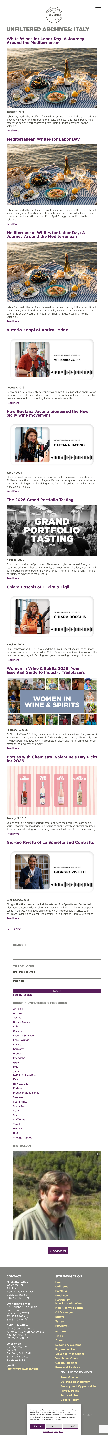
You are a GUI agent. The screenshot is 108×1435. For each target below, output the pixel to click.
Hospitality (62, 1300)
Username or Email (24, 971)
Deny (54, 1426)
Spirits (17, 1115)
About (59, 1340)
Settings (70, 1426)
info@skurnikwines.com (22, 1368)
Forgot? (17, 994)
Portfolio (61, 1291)
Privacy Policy (58, 1432)
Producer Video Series (26, 1092)
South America (21, 1106)
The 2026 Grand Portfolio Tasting (40, 499)
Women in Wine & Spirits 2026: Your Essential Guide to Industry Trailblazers (46, 670)
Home (59, 1282)
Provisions (62, 1325)
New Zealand (20, 1083)
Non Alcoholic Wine (68, 1303)
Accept (37, 1426)
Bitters (59, 1316)
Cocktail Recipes (66, 1362)
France (17, 1044)
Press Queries (69, 1377)
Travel (16, 1124)
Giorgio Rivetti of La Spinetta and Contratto (50, 842)
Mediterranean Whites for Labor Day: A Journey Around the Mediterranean (46, 234)
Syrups (59, 1321)
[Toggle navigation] (98, 6)
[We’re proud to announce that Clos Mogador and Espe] (57, 1195)
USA (15, 1133)
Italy (15, 1067)
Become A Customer (68, 1344)
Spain (16, 1110)
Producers (62, 1295)
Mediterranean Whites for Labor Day (43, 139)
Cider (16, 1026)
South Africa (20, 1101)
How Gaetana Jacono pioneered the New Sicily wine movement (48, 413)
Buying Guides (21, 1022)
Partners (60, 1331)
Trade (59, 1336)
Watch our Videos (67, 1358)
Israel (16, 1062)
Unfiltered (62, 1286)
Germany (18, 1049)
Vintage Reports (22, 1137)
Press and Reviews (67, 1367)
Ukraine (17, 1128)
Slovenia (18, 1097)
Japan (16, 1071)
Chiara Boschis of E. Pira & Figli (38, 587)
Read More (13, 130)
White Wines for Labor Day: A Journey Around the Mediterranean (45, 40)
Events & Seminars (23, 1035)
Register (28, 994)
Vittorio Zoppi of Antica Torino (37, 329)
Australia (18, 1013)
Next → (20, 929)
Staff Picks (19, 1119)
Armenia (18, 1008)
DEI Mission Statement (75, 1381)
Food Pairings (21, 1040)
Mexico (17, 1079)
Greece (17, 1053)
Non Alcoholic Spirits (69, 1307)
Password (18, 980)
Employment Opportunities (79, 1386)
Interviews (19, 1058)
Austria (17, 1017)
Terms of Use (69, 1395)
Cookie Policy (48, 1432)
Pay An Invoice (65, 1349)
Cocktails (18, 1031)
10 (14, 929)
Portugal (18, 1088)
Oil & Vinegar (64, 1312)
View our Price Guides (69, 1353)
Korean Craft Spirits (24, 1074)
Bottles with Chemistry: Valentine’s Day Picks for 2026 (52, 759)
